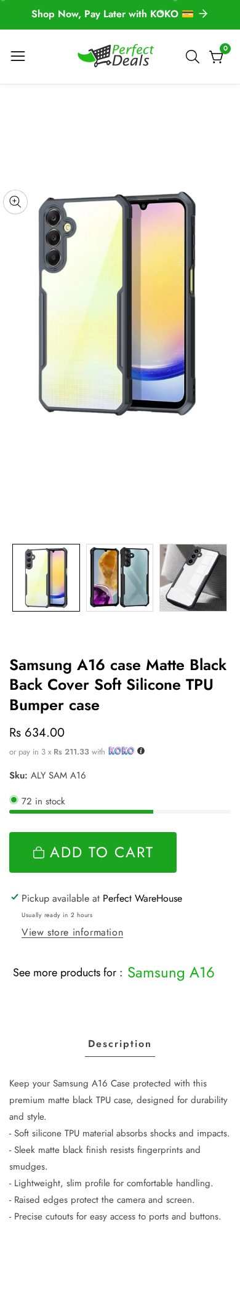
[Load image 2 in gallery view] (120, 578)
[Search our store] (195, 56)
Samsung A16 (171, 972)
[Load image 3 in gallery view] (193, 578)
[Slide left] (18, 577)
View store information (72, 932)
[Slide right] (221, 577)
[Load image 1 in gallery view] (46, 578)
